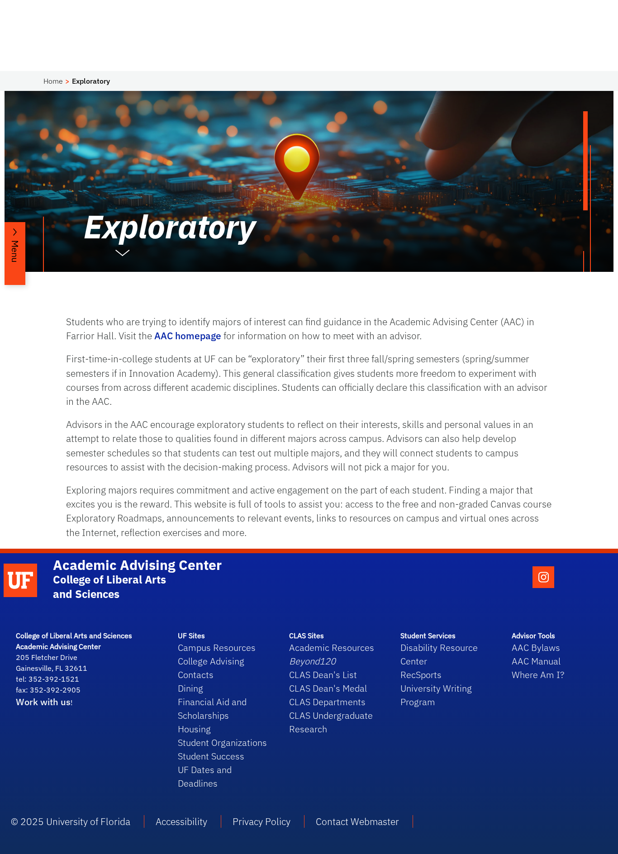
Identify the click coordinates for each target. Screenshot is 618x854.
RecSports (421, 675)
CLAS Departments (327, 702)
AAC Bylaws (536, 647)
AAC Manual (536, 661)
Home (53, 80)
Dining (190, 688)
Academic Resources (331, 647)
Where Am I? (538, 675)
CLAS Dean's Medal (328, 688)
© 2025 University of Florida (70, 821)
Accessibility (181, 821)
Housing (194, 729)
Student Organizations (222, 742)
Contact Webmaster (357, 821)
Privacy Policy (261, 821)
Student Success (211, 756)
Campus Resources (217, 647)
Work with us (43, 702)
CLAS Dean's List (323, 675)
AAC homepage (187, 336)
